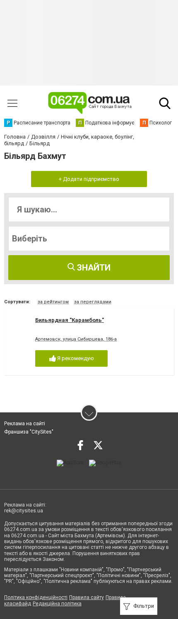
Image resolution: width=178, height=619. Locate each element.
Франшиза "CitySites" (28, 432)
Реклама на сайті (24, 423)
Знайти (93, 268)
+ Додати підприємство (89, 179)
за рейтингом (53, 302)
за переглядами (92, 302)
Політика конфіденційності (35, 597)
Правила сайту (86, 597)
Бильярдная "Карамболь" (69, 320)
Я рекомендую (75, 358)
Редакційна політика (57, 604)
